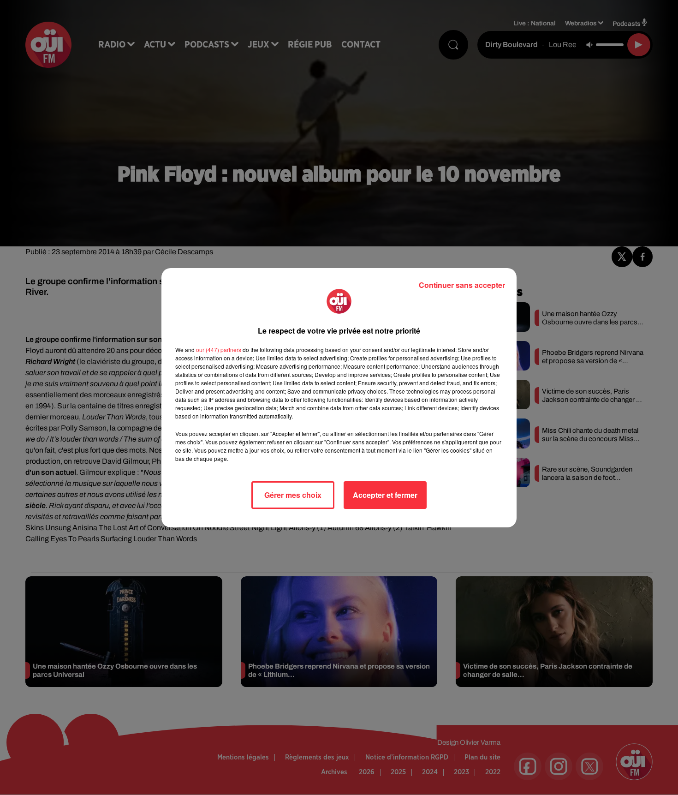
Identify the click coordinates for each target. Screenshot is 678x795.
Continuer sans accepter (462, 285)
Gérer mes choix (292, 495)
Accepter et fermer (385, 495)
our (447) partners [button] (218, 349)
